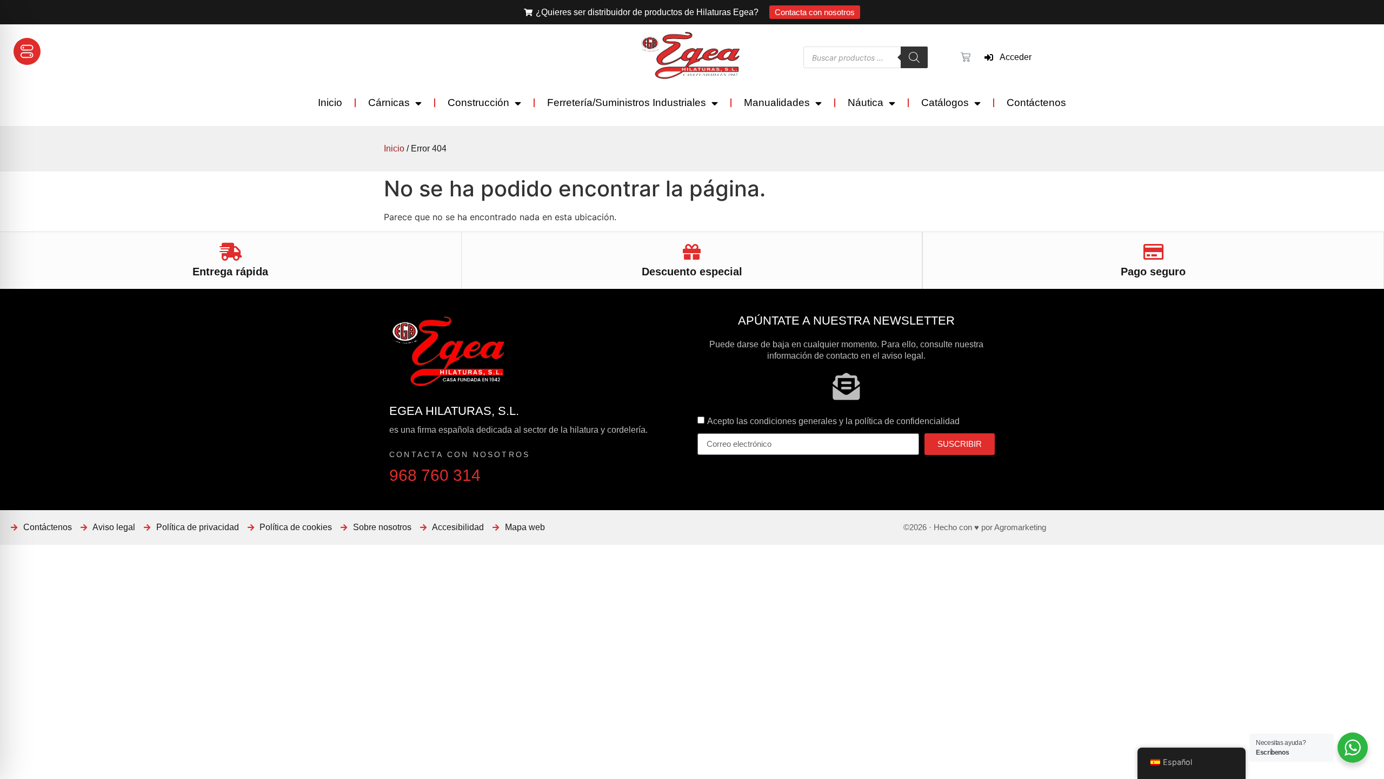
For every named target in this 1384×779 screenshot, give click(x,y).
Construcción (478, 102)
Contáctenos (1036, 102)
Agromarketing (1020, 527)
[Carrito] (964, 57)
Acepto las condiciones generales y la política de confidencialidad (833, 420)
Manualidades (777, 102)
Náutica (865, 102)
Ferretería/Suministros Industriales (626, 102)
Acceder (1012, 57)
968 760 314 (435, 475)
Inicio (330, 102)
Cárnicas (389, 102)
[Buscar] (914, 57)
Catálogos (945, 102)
